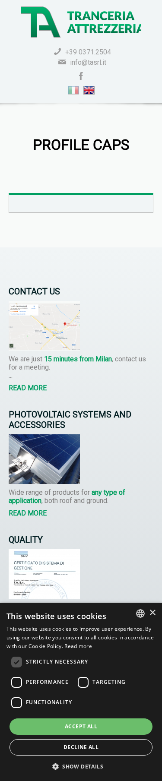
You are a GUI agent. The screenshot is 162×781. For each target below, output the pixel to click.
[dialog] (81, 692)
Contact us (34, 291)
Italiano (73, 90)
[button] (81, 766)
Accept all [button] (81, 726)
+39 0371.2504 (88, 52)
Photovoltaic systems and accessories (70, 419)
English (89, 90)
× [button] (152, 613)
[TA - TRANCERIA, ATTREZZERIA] (81, 22)
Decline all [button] (81, 747)
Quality (26, 539)
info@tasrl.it (88, 62)
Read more (28, 388)
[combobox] (140, 613)
